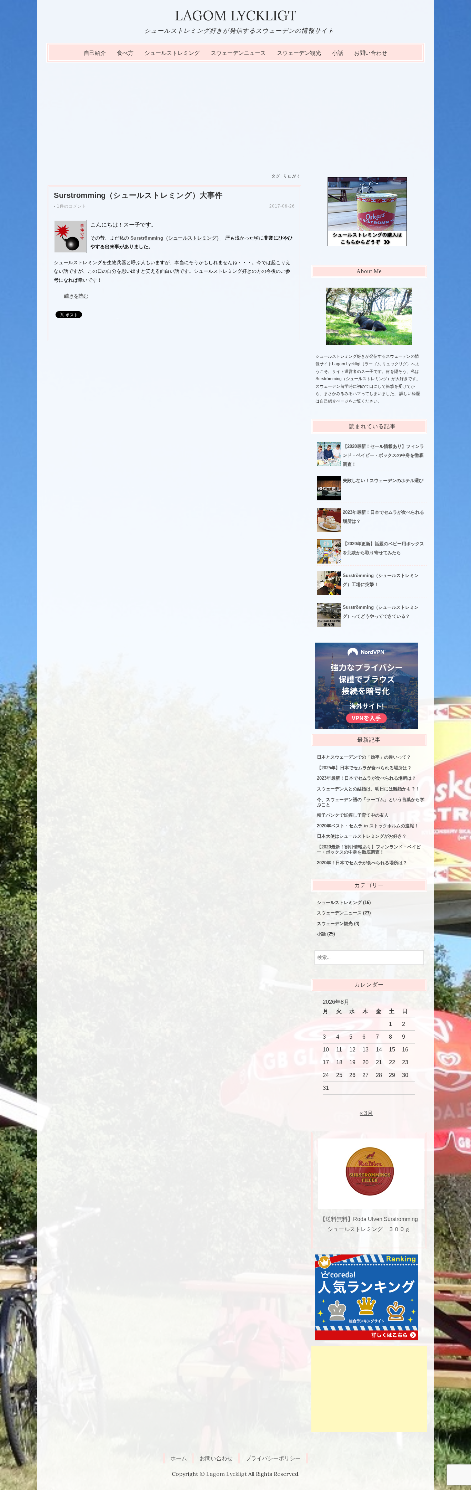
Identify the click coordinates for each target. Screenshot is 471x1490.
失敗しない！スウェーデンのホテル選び (383, 480)
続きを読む (76, 296)
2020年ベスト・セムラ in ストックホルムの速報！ (368, 825)
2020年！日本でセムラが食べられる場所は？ (362, 862)
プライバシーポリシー (273, 1458)
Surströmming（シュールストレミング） (138, 195)
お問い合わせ (370, 53)
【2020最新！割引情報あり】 (369, 849)
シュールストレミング (172, 53)
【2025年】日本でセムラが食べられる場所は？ (364, 767)
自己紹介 (95, 53)
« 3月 (366, 1113)
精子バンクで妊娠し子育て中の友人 (353, 815)
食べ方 (125, 53)
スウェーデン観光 (299, 53)
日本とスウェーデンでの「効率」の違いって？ (364, 757)
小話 (337, 53)
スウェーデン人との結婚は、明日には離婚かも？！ (368, 788)
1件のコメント (72, 206)
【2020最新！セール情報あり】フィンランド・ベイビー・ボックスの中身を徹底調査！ (383, 455)
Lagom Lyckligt (236, 15)
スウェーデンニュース (238, 53)
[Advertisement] (235, 114)
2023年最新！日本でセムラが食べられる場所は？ (366, 778)
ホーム (178, 1458)
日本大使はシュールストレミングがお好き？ (362, 836)
